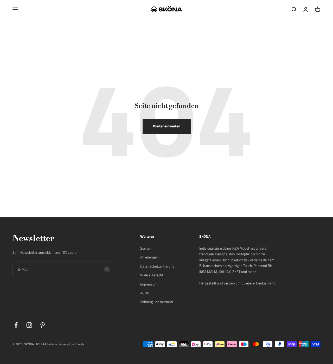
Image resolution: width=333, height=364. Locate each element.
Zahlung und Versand (156, 301)
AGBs (144, 293)
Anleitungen (149, 257)
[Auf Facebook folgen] (16, 325)
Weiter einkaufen (166, 126)
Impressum (149, 284)
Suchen (146, 248)
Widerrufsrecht (151, 275)
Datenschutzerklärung (157, 266)
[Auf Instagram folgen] (29, 325)
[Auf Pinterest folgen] (42, 325)
